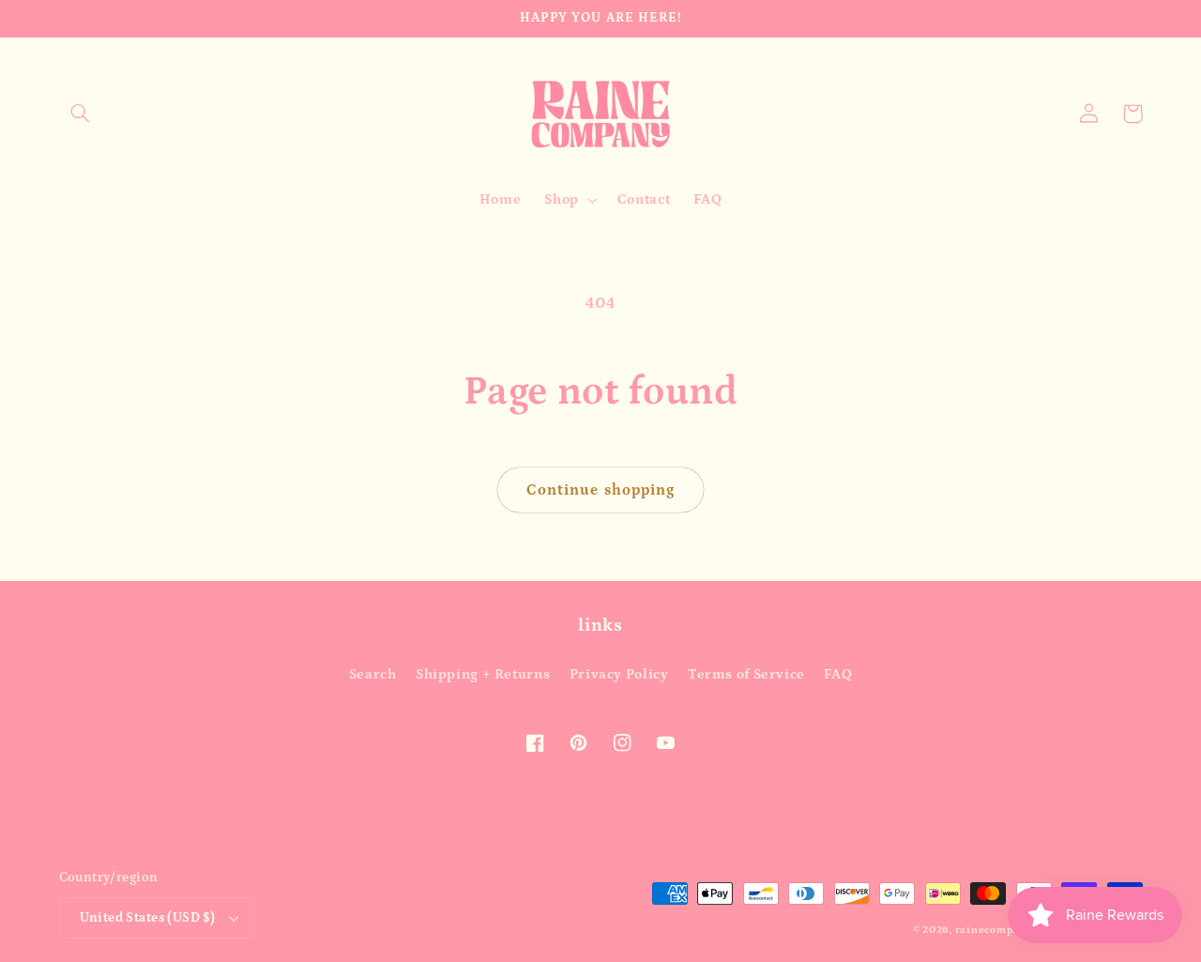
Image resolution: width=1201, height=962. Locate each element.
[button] (80, 113)
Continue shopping (600, 489)
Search (373, 674)
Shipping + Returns (483, 674)
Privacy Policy (619, 674)
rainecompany (994, 930)
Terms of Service (746, 674)
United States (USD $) (148, 917)
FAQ (838, 674)
